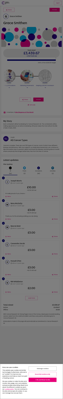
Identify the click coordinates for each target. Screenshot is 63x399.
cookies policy (9, 389)
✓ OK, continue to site (42, 380)
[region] (31, 381)
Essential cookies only (42, 374)
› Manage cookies (43, 369)
